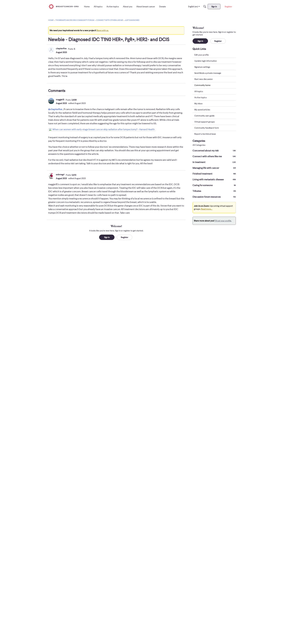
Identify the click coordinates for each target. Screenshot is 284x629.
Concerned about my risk (214, 150)
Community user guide (204, 115)
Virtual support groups (204, 121)
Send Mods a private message (207, 73)
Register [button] (124, 237)
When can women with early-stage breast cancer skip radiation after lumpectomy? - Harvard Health (103, 129)
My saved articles (202, 109)
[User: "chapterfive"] (51, 50)
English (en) (193, 6)
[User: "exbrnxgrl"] (51, 176)
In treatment (214, 162)
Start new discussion (203, 79)
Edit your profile (201, 54)
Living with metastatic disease (214, 179)
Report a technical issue (205, 134)
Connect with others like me (214, 156)
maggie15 (60, 99)
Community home (202, 85)
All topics (198, 91)
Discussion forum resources (214, 196)
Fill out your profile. (223, 220)
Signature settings (202, 67)
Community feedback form (206, 127)
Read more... (206, 209)
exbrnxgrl (60, 174)
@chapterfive (55, 109)
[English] (63, 6)
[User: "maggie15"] (51, 101)
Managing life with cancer (214, 167)
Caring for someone (214, 185)
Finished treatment (214, 173)
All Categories (199, 145)
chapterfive (61, 48)
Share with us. (102, 30)
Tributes (214, 191)
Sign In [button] (107, 237)
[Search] (204, 6)
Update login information (205, 61)
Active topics (200, 97)
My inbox (198, 103)
